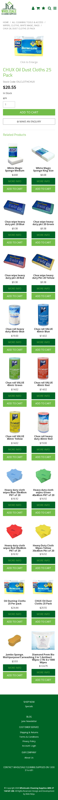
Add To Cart (15, 188)
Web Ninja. (30, 794)
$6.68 (43, 175)
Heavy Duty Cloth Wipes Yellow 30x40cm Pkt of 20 (43, 548)
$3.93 (15, 661)
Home (6, 22)
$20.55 (43, 607)
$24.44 (14, 607)
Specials (29, 706)
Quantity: (5, 98)
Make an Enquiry (30, 121)
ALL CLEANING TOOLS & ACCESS (27, 22)
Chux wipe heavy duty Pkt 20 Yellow (43, 277)
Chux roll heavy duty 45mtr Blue (14, 330)
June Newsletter (29, 721)
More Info (14, 181)
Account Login (29, 745)
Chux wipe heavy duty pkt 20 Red (15, 277)
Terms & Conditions (29, 736)
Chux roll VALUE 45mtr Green (15, 384)
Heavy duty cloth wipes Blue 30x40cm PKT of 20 (15, 492)
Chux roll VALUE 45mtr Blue (43, 330)
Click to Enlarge (29, 62)
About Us (29, 757)
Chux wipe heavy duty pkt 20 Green (43, 223)
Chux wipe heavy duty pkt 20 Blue (15, 223)
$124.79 (43, 666)
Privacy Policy (29, 741)
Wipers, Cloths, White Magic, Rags (21, 25)
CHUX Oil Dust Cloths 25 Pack (43, 602)
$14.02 (43, 335)
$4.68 (15, 175)
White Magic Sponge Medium (14, 169)
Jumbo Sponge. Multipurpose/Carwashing (18, 656)
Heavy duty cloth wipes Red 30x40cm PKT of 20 (14, 548)
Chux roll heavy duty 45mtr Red (43, 438)
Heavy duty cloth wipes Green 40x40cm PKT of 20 (43, 492)
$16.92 (14, 498)
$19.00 (14, 335)
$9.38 (15, 228)
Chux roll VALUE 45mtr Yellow (15, 438)
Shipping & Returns (29, 732)
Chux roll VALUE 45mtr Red (43, 384)
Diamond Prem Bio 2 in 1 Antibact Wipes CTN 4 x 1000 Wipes (43, 658)
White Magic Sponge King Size (43, 169)
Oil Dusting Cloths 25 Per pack (15, 602)
